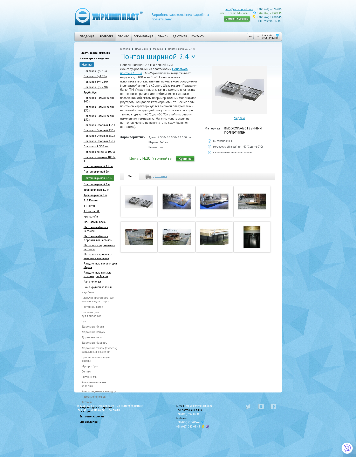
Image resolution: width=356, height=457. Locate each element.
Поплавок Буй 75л (95, 76)
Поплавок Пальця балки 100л (99, 99)
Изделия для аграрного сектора (96, 409)
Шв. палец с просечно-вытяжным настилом (98, 256)
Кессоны (87, 402)
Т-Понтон (90, 206)
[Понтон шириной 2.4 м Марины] (139, 218)
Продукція (87, 36)
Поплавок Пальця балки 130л (99, 108)
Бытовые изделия (92, 416)
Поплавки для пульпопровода (91, 314)
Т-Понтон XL (92, 211)
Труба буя (90, 92)
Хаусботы (88, 292)
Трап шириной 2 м (95, 195)
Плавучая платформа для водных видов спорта (98, 299)
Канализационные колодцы (99, 391)
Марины (87, 64)
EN (250, 36)
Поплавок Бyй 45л (95, 71)
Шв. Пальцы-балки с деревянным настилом (98, 238)
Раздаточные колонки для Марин (100, 265)
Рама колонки (92, 281)
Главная (125, 49)
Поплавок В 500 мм (96, 146)
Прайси (163, 36)
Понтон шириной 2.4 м (98, 178)
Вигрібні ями (89, 377)
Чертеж (239, 118)
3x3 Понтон (91, 200)
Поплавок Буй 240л (96, 87)
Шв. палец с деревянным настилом (99, 247)
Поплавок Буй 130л (96, 81)
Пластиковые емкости (95, 53)
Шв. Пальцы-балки (95, 222)
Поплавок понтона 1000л (100, 152)
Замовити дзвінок (237, 18)
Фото (132, 176)
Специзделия (89, 422)
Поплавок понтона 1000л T (100, 159)
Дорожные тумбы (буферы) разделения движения (99, 350)
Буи (84, 321)
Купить (184, 158)
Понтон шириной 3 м (97, 184)
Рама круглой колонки (98, 287)
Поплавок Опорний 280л (99, 135)
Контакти (197, 36)
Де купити (180, 36)
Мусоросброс (90, 366)
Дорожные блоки (93, 326)
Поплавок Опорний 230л (99, 130)
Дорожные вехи (92, 337)
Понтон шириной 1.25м (98, 166)
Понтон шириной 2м (96, 171)
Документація (143, 36)
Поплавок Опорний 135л (99, 125)
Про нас (123, 36)
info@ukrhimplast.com (239, 9)
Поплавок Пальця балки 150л (99, 117)
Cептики (86, 371)
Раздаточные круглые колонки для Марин (97, 274)
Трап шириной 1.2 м (96, 189)
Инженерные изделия (94, 58)
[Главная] (109, 16)
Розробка (106, 36)
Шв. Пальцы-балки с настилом (96, 229)
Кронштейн (91, 216)
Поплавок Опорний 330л (99, 141)
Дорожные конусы (93, 332)
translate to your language (270, 36)
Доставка (160, 176)
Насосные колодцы (94, 396)
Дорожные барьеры (95, 342)
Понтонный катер (92, 307)
